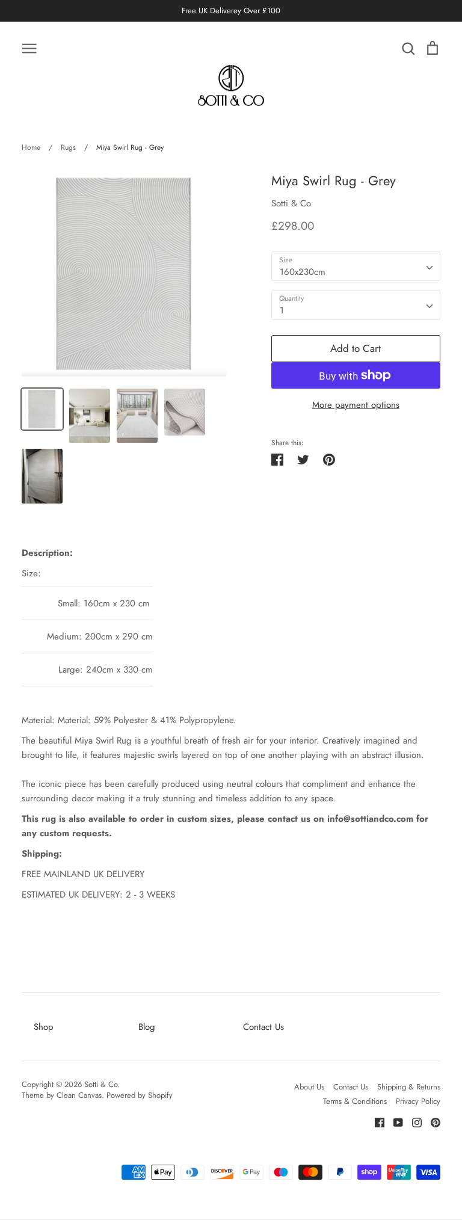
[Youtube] (393, 1121)
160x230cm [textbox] (302, 272)
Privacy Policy (418, 1101)
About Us (309, 1086)
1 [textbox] (282, 310)
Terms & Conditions (355, 1101)
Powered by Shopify (139, 1095)
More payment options (355, 404)
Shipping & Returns (408, 1086)
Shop (44, 1027)
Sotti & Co (291, 203)
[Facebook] (375, 1121)
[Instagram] (412, 1121)
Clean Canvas (79, 1095)
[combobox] (355, 266)
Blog (146, 1027)
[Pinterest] (431, 1121)
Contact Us (263, 1027)
